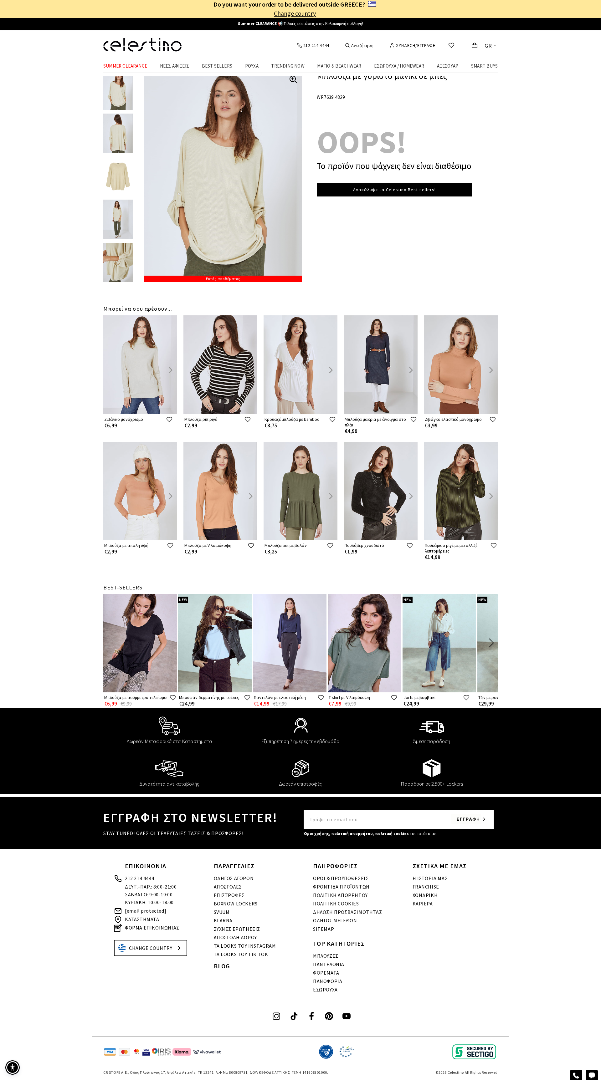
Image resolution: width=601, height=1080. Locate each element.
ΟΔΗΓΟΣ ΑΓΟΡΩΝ (234, 878)
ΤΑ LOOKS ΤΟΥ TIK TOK (241, 954)
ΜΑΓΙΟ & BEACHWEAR (339, 66)
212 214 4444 (139, 878)
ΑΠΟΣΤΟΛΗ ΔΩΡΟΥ (235, 937)
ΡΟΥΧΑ (252, 66)
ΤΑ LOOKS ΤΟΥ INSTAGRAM (245, 946)
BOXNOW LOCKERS (236, 903)
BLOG (222, 966)
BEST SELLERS (217, 66)
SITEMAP (323, 929)
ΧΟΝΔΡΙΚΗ (425, 895)
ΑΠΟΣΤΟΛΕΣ (228, 887)
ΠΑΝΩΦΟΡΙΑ (327, 981)
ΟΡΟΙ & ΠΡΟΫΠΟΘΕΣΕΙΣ (340, 878)
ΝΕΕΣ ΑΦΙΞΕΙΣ (174, 66)
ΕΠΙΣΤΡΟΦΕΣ (229, 895)
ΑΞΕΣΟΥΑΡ (448, 66)
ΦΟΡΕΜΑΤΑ (326, 973)
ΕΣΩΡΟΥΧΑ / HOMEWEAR (399, 66)
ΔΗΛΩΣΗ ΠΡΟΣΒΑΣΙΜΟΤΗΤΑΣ (347, 912)
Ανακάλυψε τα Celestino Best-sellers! (394, 189)
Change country (295, 13)
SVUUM (222, 912)
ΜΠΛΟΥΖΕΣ (325, 956)
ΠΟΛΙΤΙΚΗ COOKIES (336, 903)
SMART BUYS (484, 66)
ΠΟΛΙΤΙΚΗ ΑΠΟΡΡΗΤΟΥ (340, 895)
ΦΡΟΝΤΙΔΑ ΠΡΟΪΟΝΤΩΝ (341, 887)
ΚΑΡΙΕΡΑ (423, 903)
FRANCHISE (426, 887)
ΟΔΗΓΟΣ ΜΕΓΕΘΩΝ (335, 920)
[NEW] (215, 691)
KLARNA (223, 920)
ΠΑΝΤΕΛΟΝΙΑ (328, 964)
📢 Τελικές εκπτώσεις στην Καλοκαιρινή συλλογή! (300, 23)
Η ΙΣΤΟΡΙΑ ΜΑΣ (430, 878)
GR (488, 45)
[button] (12, 1067)
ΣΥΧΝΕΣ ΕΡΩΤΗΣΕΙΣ (237, 929)
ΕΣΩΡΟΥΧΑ (325, 989)
